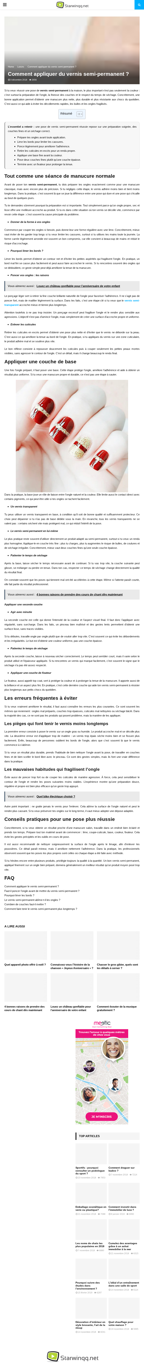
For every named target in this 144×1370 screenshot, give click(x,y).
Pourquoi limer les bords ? (19, 895)
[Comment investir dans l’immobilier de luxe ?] (124, 1193)
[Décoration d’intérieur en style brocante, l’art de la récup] (91, 1308)
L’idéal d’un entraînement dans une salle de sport (124, 1284)
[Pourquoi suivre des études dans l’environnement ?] (91, 1269)
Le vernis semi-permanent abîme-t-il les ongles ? (32, 899)
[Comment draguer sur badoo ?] (124, 1153)
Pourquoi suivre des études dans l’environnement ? (88, 1285)
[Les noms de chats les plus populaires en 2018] (91, 1229)
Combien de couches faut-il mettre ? (25, 904)
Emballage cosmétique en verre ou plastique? (91, 1208)
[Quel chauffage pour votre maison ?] (124, 1308)
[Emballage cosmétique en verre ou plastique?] (91, 1193)
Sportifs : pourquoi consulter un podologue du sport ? (90, 1170)
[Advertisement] (36, 1043)
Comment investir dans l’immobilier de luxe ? (122, 1208)
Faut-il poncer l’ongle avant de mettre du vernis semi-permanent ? (41, 890)
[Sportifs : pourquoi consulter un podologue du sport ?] (91, 1153)
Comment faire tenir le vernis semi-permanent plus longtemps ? (40, 908)
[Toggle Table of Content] (78, 114)
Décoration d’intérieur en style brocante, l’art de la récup (90, 1325)
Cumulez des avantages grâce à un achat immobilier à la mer (123, 1246)
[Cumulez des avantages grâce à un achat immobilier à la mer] (124, 1229)
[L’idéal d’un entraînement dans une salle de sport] (124, 1269)
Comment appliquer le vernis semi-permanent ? (31, 886)
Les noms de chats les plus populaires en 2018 (90, 1245)
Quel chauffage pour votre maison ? (121, 1323)
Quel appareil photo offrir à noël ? (25, 964)
